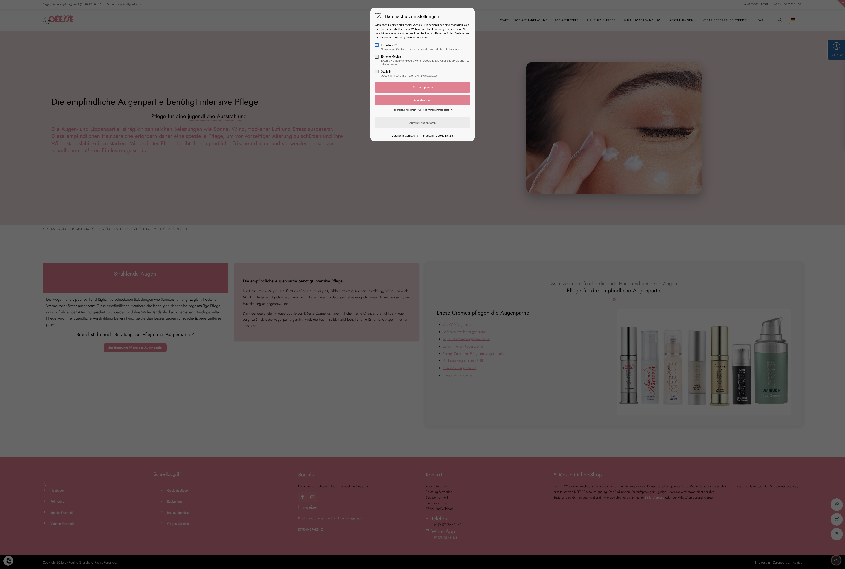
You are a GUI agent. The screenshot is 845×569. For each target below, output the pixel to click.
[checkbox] (377, 45)
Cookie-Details (445, 135)
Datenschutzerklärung (405, 135)
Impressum (427, 135)
